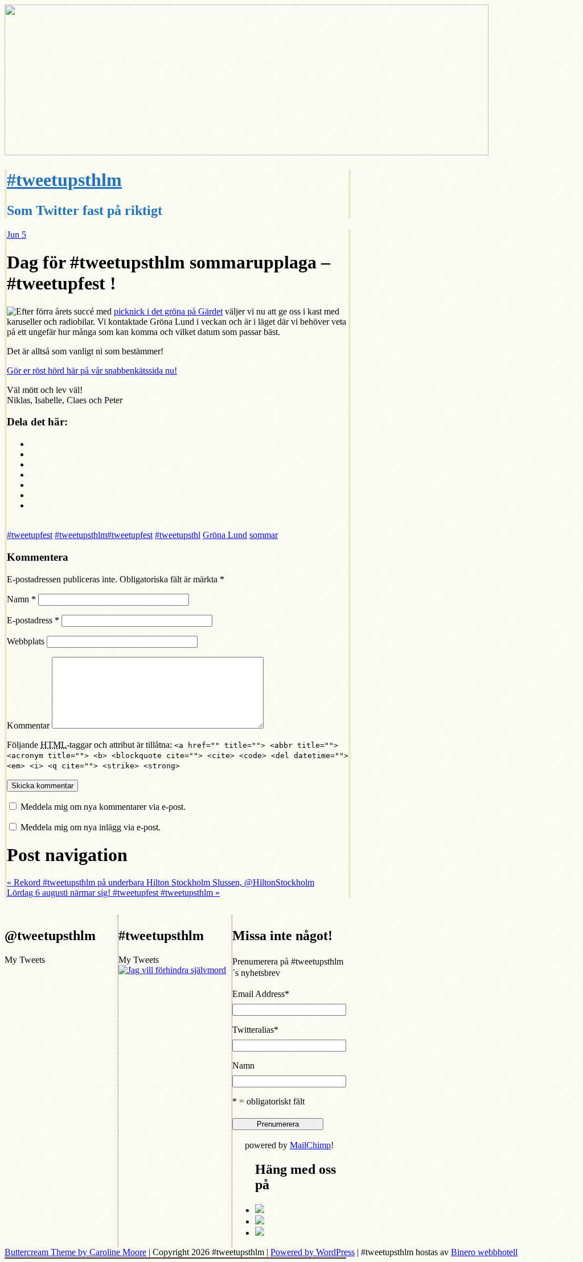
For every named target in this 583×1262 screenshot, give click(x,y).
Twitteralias (255, 1030)
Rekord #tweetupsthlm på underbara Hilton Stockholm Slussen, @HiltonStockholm (160, 882)
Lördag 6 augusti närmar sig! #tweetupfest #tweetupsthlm (113, 892)
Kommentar (28, 725)
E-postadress (33, 620)
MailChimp (310, 1145)
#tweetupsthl (177, 535)
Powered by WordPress (312, 1252)
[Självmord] (172, 970)
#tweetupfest (29, 535)
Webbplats (25, 641)
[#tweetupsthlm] (246, 152)
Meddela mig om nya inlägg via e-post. (90, 827)
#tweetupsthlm (64, 179)
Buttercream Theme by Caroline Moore (75, 1252)
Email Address (260, 994)
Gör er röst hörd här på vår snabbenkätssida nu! (92, 370)
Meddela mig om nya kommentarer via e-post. (103, 807)
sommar (263, 535)
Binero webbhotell (484, 1252)
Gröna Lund (225, 535)
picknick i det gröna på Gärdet (168, 311)
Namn (21, 599)
